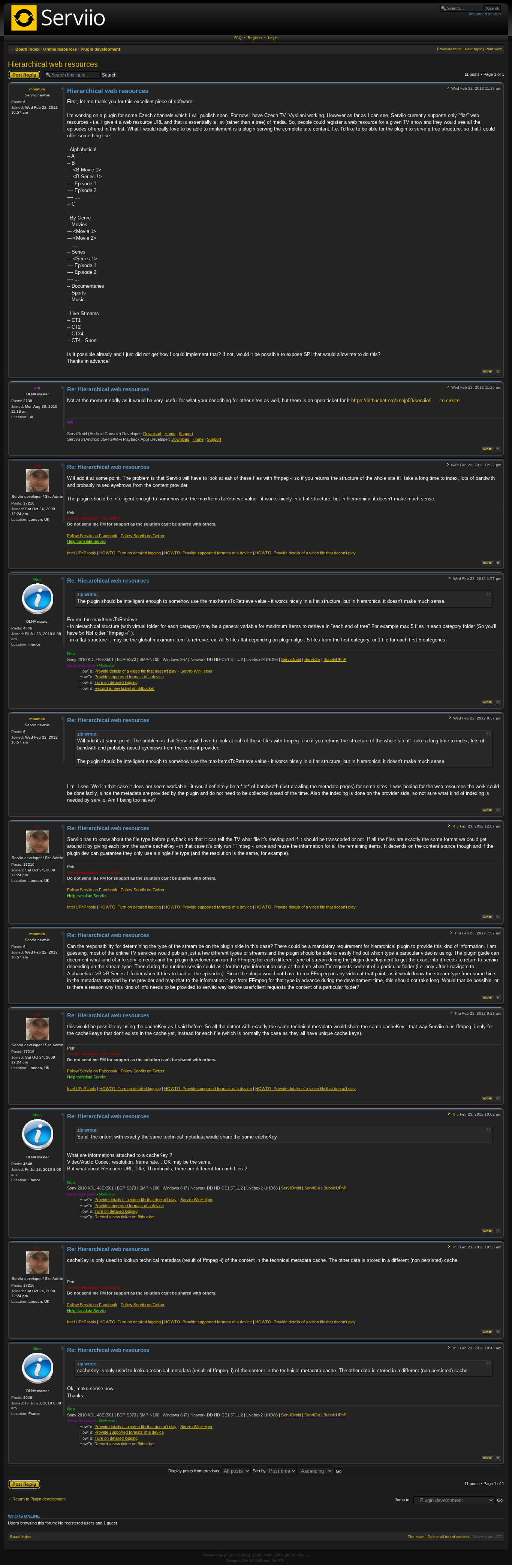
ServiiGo (312, 659)
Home (170, 433)
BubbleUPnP (334, 659)
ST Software (260, 1560)
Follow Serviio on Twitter (143, 535)
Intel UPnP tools (81, 553)
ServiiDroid (291, 659)
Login (273, 38)
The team (416, 1537)
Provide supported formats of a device (129, 676)
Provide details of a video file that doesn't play (135, 671)
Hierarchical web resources (53, 64)
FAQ (238, 38)
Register (255, 38)
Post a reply (19, 72)
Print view (493, 49)
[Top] (498, 371)
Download (152, 433)
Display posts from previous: (195, 1471)
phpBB (230, 1555)
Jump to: (402, 1499)
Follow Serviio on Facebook (92, 535)
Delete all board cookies (448, 1537)
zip (37, 466)
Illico (37, 579)
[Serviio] (60, 32)
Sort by (260, 1471)
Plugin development (100, 49)
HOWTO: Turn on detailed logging (130, 553)
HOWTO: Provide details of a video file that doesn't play (305, 553)
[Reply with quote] (487, 371)
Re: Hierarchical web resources (108, 389)
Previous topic (449, 49)
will (37, 388)
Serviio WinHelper (196, 671)
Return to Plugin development (39, 1499)
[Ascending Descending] (321, 1471)
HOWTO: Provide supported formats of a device (208, 553)
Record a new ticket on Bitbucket (124, 688)
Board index (27, 49)
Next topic (473, 49)
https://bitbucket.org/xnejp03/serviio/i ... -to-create (405, 400)
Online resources (60, 49)
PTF (280, 1560)
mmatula (37, 89)
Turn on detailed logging (116, 682)
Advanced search (485, 14)
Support (186, 433)
